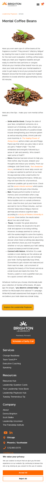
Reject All (23, 479)
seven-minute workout (23, 186)
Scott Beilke (8, 418)
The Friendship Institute (13, 425)
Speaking (7, 368)
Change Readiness (11, 356)
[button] (38, 4)
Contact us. (8, 453)
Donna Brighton (10, 414)
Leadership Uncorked (12, 421)
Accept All (23, 473)
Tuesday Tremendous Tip (14, 397)
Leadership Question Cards (15, 385)
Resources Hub (9, 381)
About (6, 410)
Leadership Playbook (9, 14)
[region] (23, 468)
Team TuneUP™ (10, 360)
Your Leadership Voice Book (16, 389)
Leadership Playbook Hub (14, 393)
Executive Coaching (12, 364)
